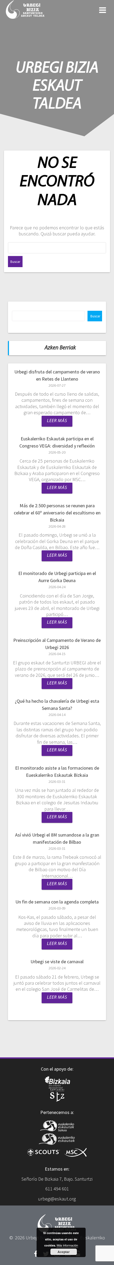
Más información (67, 1245)
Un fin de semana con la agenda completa (57, 902)
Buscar (95, 316)
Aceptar (64, 1251)
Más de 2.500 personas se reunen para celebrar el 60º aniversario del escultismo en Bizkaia (57, 513)
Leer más (57, 421)
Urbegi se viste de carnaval (57, 961)
